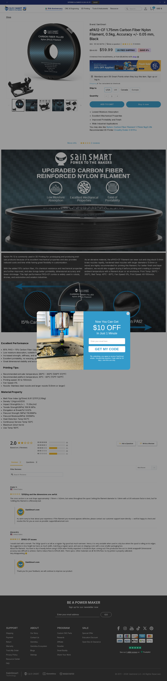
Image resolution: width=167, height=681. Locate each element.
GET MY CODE (107, 349)
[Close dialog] (128, 313)
